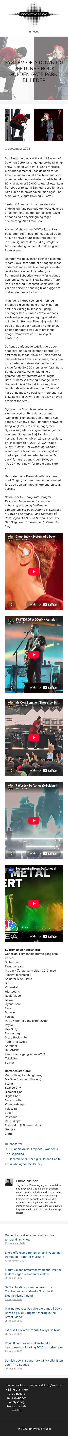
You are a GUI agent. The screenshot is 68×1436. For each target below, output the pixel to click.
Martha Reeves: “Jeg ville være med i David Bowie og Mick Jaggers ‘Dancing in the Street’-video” (33, 1313)
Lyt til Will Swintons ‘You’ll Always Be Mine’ (33, 1330)
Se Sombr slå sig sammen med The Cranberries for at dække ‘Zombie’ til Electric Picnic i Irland (29, 1291)
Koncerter (15, 1144)
